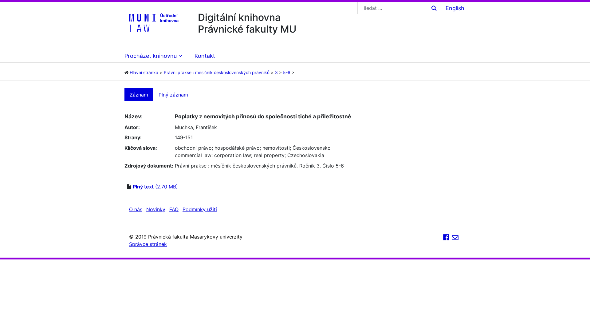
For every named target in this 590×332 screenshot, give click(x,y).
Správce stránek (148, 244)
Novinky (155, 209)
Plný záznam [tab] (173, 95)
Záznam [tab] (139, 95)
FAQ (174, 209)
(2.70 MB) (155, 187)
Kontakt (205, 56)
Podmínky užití (200, 209)
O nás (135, 209)
